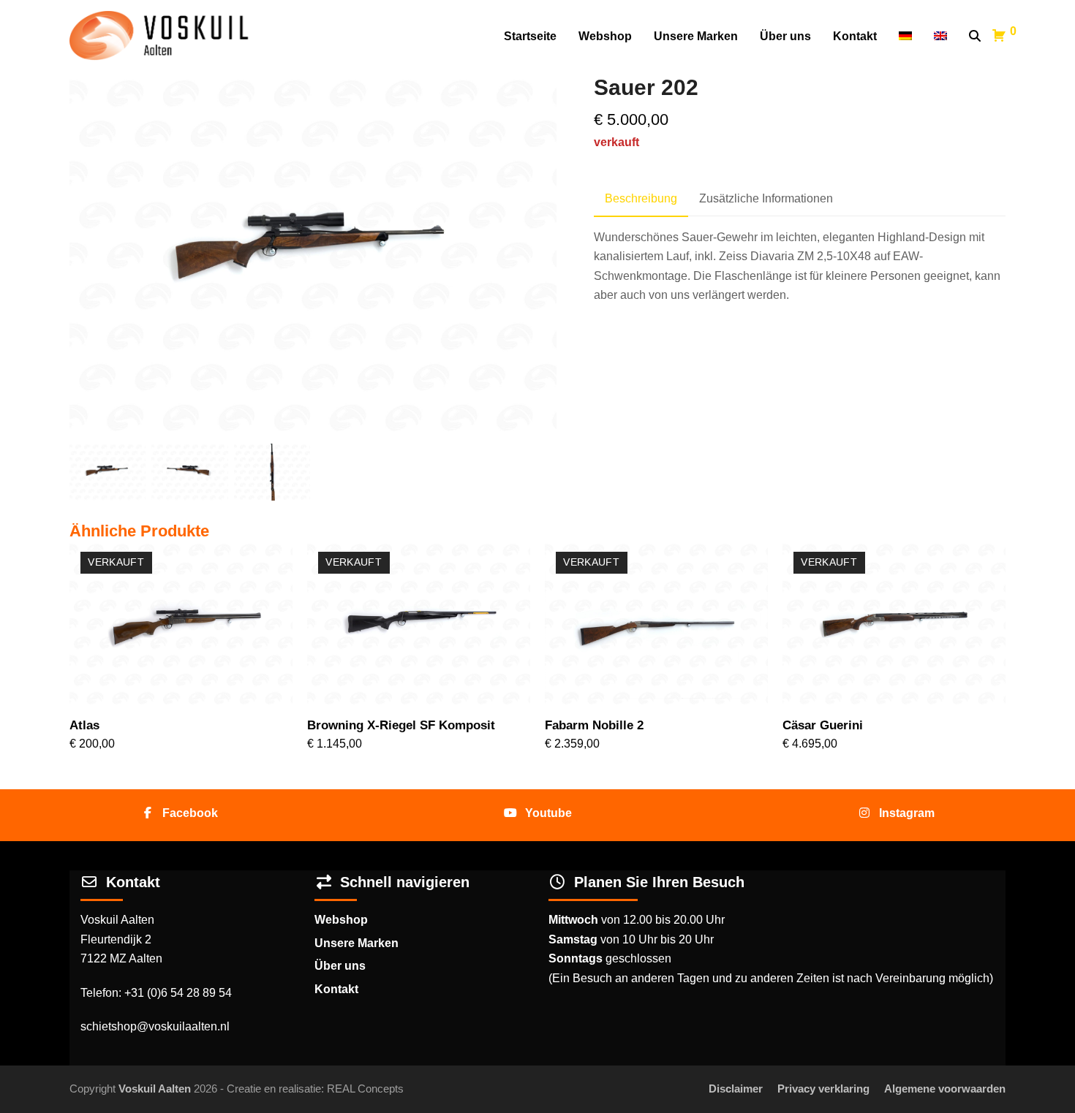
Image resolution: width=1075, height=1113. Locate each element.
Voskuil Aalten (154, 1089)
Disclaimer (736, 1089)
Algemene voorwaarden (945, 1089)
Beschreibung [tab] (641, 198)
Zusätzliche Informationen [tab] (766, 198)
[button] (975, 36)
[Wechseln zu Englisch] (940, 36)
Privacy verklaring (823, 1089)
